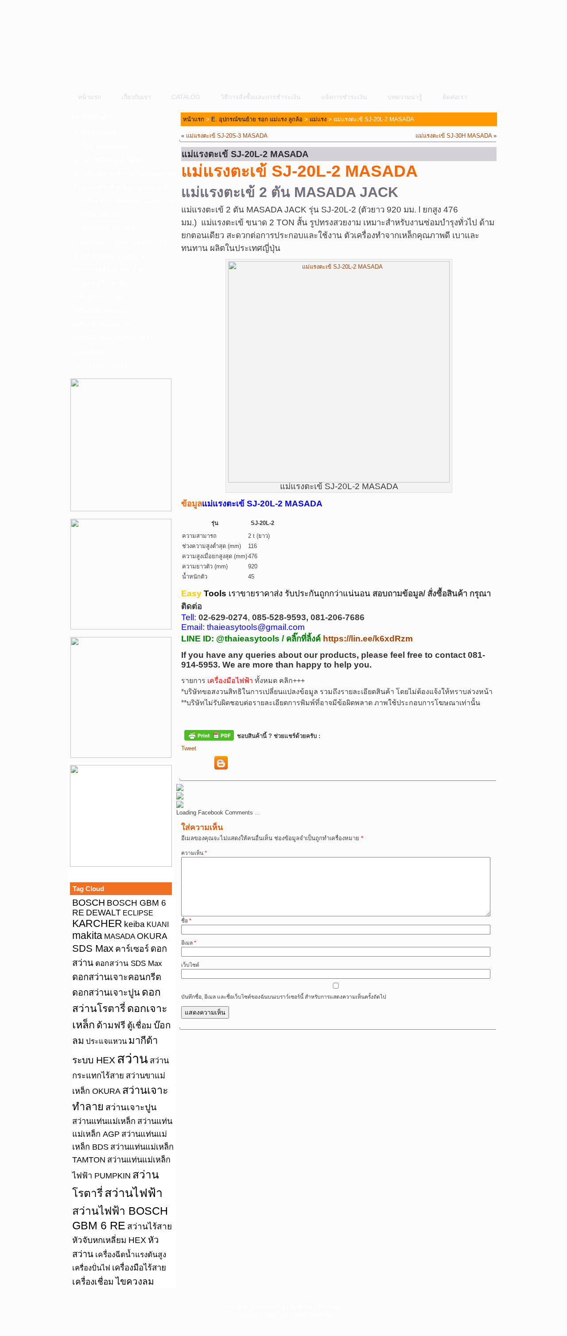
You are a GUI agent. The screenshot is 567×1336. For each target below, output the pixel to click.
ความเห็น (194, 853)
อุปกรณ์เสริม (91, 351)
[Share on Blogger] (221, 763)
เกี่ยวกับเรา (136, 96)
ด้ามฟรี (111, 1025)
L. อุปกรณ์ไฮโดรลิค (101, 283)
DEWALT (103, 912)
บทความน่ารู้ (405, 96)
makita (87, 935)
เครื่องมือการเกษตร (100, 297)
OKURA (152, 936)
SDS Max (92, 948)
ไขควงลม (135, 1281)
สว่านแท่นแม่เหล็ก (104, 1121)
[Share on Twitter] (205, 763)
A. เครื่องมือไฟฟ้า (97, 132)
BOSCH (88, 902)
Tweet (188, 748)
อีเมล (188, 943)
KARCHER (97, 923)
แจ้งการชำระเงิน (344, 96)
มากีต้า (143, 1040)
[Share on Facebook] (188, 763)
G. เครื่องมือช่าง (95, 214)
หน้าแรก (89, 96)
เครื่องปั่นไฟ (91, 1268)
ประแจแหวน (106, 1041)
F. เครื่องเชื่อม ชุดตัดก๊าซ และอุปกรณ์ (123, 201)
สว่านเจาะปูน (131, 1107)
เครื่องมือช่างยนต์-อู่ (100, 310)
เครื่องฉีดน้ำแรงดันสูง (130, 1254)
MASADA (119, 936)
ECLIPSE (138, 913)
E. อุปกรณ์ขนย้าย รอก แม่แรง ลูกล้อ (122, 187)
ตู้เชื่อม (139, 1025)
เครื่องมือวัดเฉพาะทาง (104, 324)
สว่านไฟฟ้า (134, 1193)
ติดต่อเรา (455, 96)
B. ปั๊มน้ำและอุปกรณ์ (101, 146)
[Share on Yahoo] (254, 763)
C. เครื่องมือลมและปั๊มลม (107, 159)
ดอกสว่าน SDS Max (128, 963)
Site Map (328, 1306)
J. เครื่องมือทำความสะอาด (110, 255)
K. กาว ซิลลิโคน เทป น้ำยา (110, 269)
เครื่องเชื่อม (93, 1281)
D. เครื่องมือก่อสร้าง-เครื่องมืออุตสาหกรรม (123, 173)
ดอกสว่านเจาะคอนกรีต (116, 977)
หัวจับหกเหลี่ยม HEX (109, 1240)
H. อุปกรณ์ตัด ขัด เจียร (104, 228)
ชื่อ (186, 921)
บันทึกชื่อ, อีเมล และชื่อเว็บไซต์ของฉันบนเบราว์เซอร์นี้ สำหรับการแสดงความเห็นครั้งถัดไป (283, 997)
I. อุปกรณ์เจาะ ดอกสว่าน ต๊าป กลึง (120, 242)
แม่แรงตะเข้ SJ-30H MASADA (454, 135)
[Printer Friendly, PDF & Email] (209, 734)
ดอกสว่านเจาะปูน (106, 992)
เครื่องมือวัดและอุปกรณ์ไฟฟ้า (113, 338)
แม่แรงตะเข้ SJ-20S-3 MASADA (227, 135)
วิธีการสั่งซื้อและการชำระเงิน (261, 96)
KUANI (158, 924)
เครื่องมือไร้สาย (139, 1267)
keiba (134, 924)
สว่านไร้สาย (149, 1226)
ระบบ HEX (93, 1060)
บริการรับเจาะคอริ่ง (100, 365)
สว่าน (132, 1058)
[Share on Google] (237, 763)
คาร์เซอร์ (132, 949)
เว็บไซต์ (190, 965)
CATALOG (185, 96)
